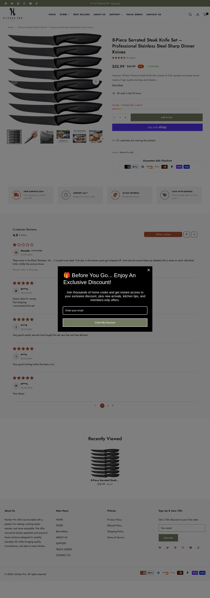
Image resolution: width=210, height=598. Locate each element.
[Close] (148, 270)
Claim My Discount (105, 322)
